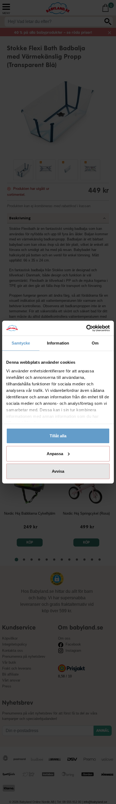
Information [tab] (58, 343)
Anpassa (55, 453)
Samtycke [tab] (21, 343)
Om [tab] (95, 343)
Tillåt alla (58, 436)
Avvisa (58, 471)
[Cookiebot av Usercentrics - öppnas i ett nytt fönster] (86, 328)
